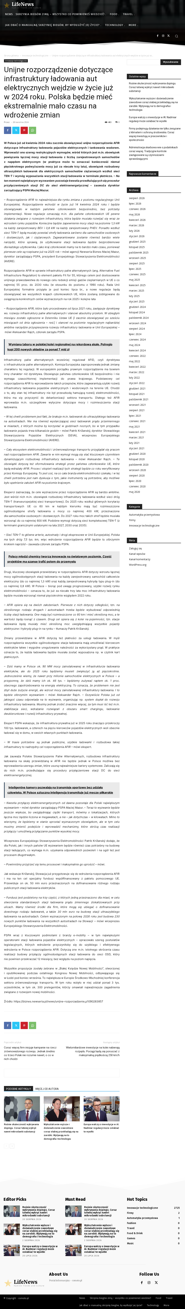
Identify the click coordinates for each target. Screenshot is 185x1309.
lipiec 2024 (135, 334)
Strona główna (11, 55)
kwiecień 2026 (137, 220)
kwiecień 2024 (137, 350)
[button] (176, 36)
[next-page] (12, 1146)
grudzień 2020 (137, 453)
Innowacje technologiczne (35, 55)
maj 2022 (134, 361)
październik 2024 (139, 317)
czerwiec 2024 (137, 339)
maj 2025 (134, 279)
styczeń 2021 (137, 448)
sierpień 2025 (137, 263)
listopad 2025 (137, 247)
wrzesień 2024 (137, 323)
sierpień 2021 (137, 410)
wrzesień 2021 (137, 404)
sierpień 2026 (137, 198)
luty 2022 (134, 377)
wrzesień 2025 (137, 258)
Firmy (132, 520)
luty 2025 (134, 296)
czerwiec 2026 (137, 209)
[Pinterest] (24, 130)
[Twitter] (168, 36)
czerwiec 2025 (137, 274)
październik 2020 (139, 464)
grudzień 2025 (137, 241)
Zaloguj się (135, 548)
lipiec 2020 (135, 481)
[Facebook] (157, 36)
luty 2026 (134, 230)
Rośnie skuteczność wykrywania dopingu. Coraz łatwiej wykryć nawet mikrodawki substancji (21, 1128)
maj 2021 (134, 426)
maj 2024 (134, 345)
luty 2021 (134, 443)
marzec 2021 (136, 437)
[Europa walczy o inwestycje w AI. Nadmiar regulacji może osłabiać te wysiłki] (102, 1108)
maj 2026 (134, 214)
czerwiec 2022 (137, 356)
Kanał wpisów (137, 554)
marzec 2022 (136, 372)
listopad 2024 (137, 312)
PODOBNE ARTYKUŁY (18, 1088)
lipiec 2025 (135, 269)
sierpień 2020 (137, 475)
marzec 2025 (136, 290)
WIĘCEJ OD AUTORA (47, 1088)
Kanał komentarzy (139, 559)
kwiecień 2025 (137, 285)
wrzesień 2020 (137, 470)
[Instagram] (163, 36)
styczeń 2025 (137, 301)
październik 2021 (139, 399)
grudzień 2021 (137, 388)
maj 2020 (134, 492)
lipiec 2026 (135, 203)
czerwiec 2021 (137, 421)
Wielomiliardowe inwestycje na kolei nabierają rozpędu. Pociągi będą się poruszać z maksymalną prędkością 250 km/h (93, 1051)
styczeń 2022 (137, 383)
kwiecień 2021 (137, 432)
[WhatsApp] (32, 130)
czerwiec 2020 (137, 486)
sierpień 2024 (137, 328)
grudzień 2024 (137, 307)
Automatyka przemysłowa (144, 514)
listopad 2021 (137, 394)
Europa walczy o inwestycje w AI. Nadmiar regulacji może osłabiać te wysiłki (101, 1128)
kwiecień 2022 (137, 366)
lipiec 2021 (135, 415)
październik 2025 (139, 252)
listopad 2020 (137, 459)
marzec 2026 (136, 225)
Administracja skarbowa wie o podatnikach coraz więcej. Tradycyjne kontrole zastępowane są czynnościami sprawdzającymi (153, 153)
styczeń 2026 (137, 236)
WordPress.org (137, 564)
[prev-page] (6, 1146)
